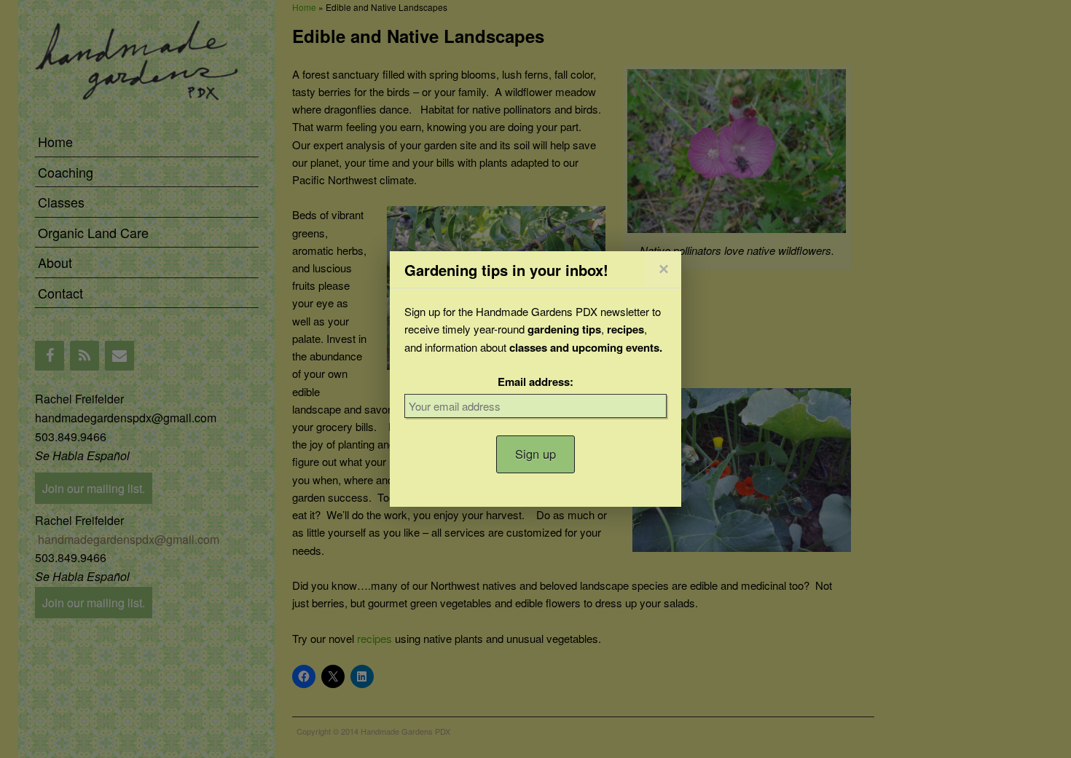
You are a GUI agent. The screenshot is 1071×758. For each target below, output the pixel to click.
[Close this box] (663, 269)
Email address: (535, 382)
